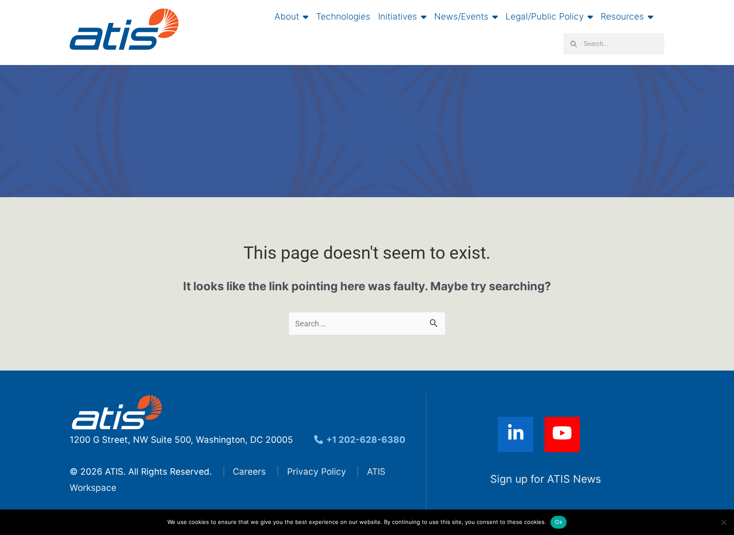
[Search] (435, 316)
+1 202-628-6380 (364, 439)
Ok (558, 521)
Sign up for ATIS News (545, 479)
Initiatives (397, 16)
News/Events (461, 16)
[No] (723, 522)
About (286, 16)
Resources (622, 16)
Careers (249, 471)
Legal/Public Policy (544, 16)
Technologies (343, 16)
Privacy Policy (316, 471)
